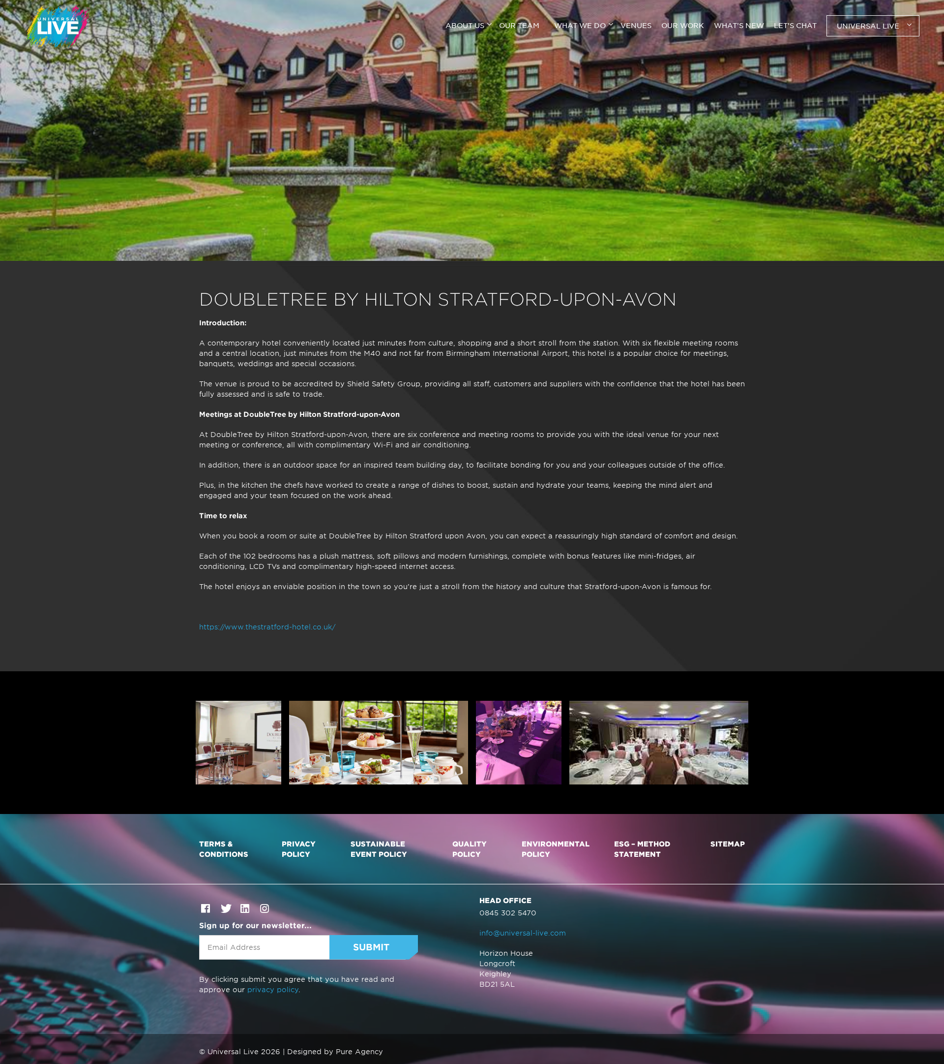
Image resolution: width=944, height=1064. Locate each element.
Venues (635, 25)
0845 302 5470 (507, 912)
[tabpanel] (472, 130)
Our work (682, 25)
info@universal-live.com (522, 933)
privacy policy (272, 989)
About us (464, 25)
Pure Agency (359, 1051)
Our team (519, 25)
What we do (580, 25)
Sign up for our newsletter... (255, 925)
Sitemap (727, 843)
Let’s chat (795, 25)
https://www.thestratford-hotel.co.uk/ (267, 627)
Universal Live (868, 25)
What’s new (739, 25)
